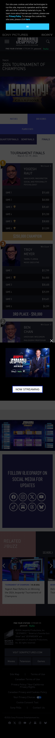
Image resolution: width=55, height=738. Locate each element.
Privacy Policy (15, 16)
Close (51, 340)
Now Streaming (27, 389)
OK (27, 26)
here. (28, 19)
